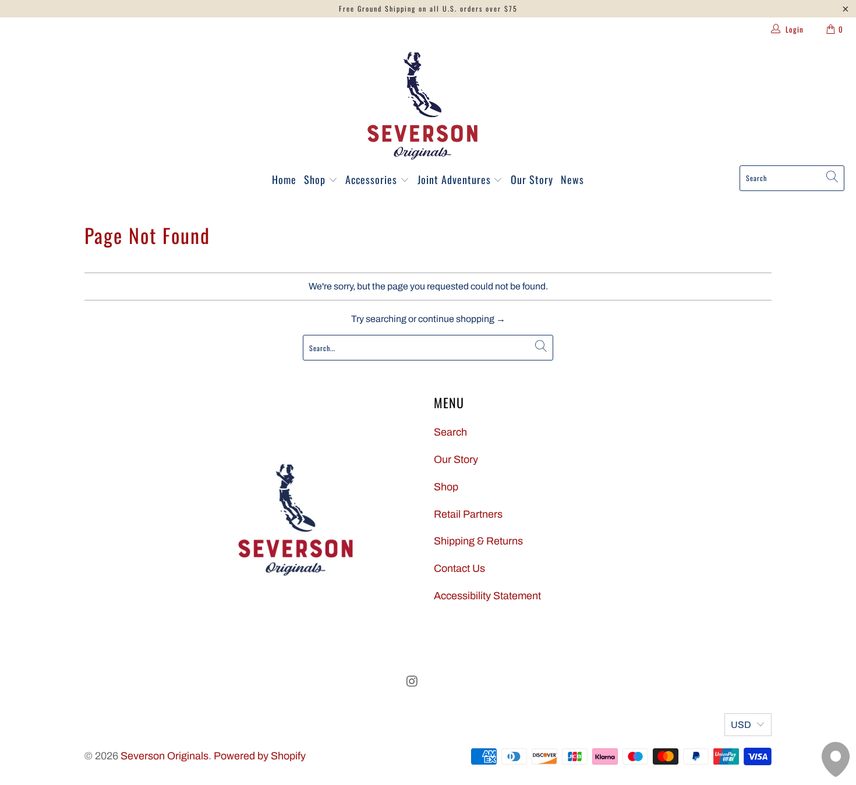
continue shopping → (461, 319)
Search (450, 432)
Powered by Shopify (260, 756)
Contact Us (459, 568)
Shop (316, 179)
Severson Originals (164, 756)
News (572, 179)
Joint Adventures (456, 179)
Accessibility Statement (487, 596)
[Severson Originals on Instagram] (412, 681)
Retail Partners (468, 514)
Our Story (532, 179)
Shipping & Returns (478, 541)
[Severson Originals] (422, 106)
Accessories (372, 179)
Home (284, 179)
